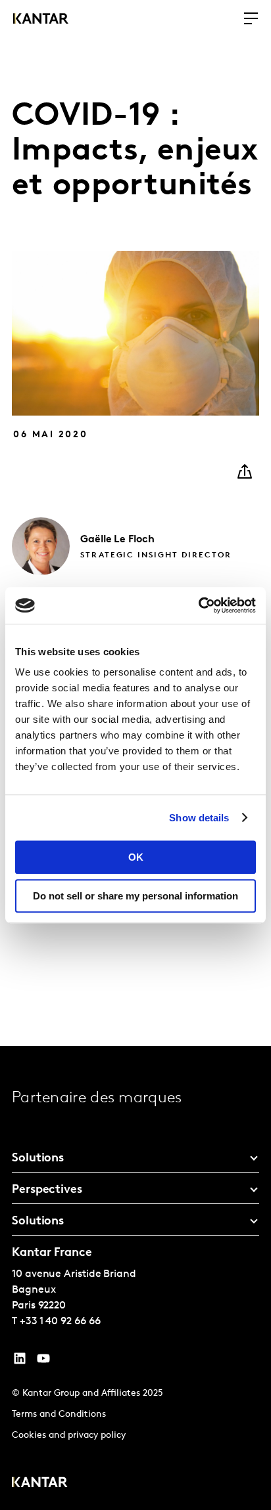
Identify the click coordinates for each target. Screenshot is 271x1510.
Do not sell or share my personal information (135, 895)
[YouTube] (20, 1361)
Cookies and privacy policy (69, 1435)
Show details (199, 817)
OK (135, 857)
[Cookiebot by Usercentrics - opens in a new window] (198, 605)
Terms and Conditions (59, 1414)
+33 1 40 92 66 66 (60, 1321)
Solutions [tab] (38, 1159)
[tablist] (135, 1278)
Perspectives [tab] (47, 1190)
